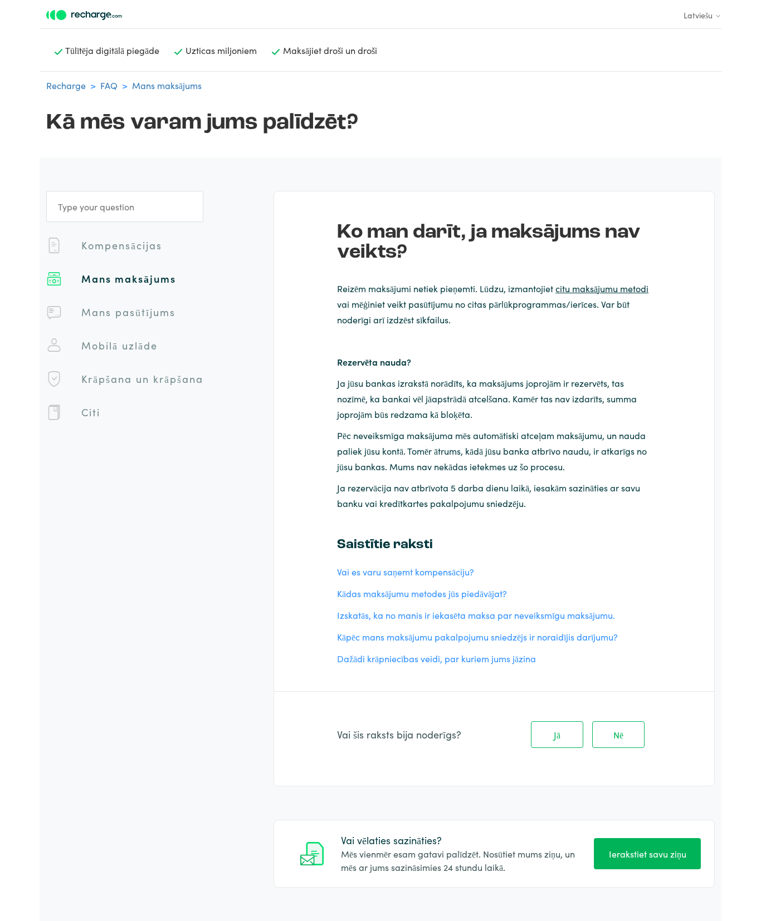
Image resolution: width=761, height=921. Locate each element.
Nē (618, 734)
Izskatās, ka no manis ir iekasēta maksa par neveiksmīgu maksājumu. (476, 615)
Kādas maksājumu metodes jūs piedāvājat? (422, 593)
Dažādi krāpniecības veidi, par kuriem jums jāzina (436, 658)
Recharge (66, 85)
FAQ (109, 85)
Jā (557, 734)
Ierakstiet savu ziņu (647, 854)
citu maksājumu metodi (601, 288)
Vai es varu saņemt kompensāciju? (405, 571)
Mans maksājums (167, 85)
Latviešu (699, 15)
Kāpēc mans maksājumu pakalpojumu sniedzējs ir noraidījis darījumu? (477, 637)
